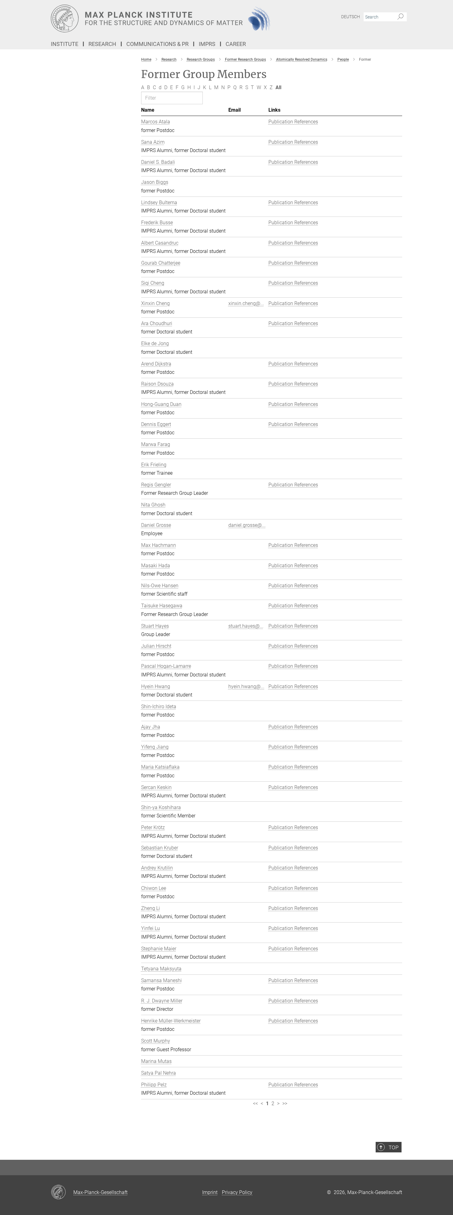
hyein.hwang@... (246, 686)
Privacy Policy (237, 1192)
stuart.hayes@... (245, 626)
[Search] (400, 17)
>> (284, 1103)
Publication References (293, 122)
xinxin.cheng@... (246, 303)
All (278, 87)
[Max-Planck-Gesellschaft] (62, 1192)
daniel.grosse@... (247, 525)
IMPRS (207, 44)
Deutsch (350, 16)
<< (255, 1103)
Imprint (210, 1192)
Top (393, 1147)
